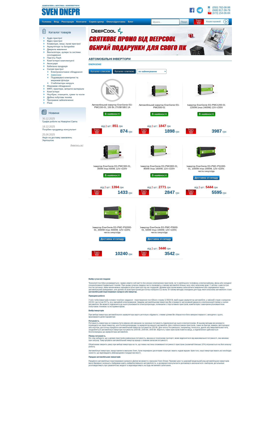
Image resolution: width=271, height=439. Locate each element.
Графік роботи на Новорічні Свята (59, 121)
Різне (49, 103)
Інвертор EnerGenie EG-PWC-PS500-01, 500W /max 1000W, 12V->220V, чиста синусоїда (159, 230)
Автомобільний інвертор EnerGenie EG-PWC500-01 (159, 106)
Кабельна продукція (57, 66)
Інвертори (56, 74)
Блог (130, 21)
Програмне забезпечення (60, 100)
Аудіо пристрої (54, 38)
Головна (46, 21)
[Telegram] (200, 10)
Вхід (56, 21)
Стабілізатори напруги (62, 83)
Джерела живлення (57, 49)
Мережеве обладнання (59, 86)
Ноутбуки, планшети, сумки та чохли (66, 94)
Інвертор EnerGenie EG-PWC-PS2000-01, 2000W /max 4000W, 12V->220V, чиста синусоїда (112, 230)
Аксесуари (52, 63)
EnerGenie (95, 64)
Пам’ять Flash (54, 58)
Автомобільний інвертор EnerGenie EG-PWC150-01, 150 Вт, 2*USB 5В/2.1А (112, 105)
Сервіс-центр (96, 21)
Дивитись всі (76, 145)
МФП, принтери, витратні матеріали (65, 89)
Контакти (81, 21)
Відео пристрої (54, 41)
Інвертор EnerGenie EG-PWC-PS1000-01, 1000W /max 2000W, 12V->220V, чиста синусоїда (206, 168)
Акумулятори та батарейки (60, 46)
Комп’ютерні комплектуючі (60, 60)
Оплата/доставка (115, 21)
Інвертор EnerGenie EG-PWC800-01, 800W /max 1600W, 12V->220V (159, 167)
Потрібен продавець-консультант (59, 129)
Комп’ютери (53, 91)
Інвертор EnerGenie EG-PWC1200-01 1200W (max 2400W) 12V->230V (206, 106)
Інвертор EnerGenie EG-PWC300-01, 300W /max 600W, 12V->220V (112, 167)
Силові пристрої (55, 69)
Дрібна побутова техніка (59, 97)
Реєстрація (67, 21)
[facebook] (192, 10)
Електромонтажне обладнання (66, 72)
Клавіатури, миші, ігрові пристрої (64, 43)
